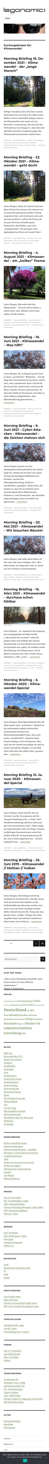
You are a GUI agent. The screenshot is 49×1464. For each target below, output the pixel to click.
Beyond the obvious (13, 1059)
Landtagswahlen (31, 665)
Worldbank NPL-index (14, 1325)
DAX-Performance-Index (15, 1236)
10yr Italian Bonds (12, 1354)
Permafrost (24, 510)
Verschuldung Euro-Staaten (16, 1332)
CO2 (34, 140)
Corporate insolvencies (19, 1005)
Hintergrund (9, 1427)
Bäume (31, 238)
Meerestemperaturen (12, 668)
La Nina (20, 145)
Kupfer (7, 1277)
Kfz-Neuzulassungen (13, 1389)
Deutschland (15, 1010)
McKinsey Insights (12, 1166)
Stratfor (7, 1172)
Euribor (7, 1360)
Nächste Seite (42, 946)
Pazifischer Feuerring (29, 930)
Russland (7, 325)
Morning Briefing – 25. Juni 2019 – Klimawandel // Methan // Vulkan (24, 864)
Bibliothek (8, 1444)
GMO (6, 1159)
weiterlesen (9, 403)
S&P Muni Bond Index (14, 1402)
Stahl (6, 1265)
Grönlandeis (36, 508)
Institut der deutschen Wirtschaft (19, 1162)
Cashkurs (8, 1063)
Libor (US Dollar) (11, 1357)
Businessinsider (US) (13, 1056)
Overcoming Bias (11, 1088)
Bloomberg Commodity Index (17, 1268)
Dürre (34, 663)
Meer (40, 665)
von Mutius (9, 1175)
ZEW (24, 1033)
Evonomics (9, 1069)
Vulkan (17, 932)
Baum (31, 320)
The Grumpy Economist (14, 1098)
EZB (28, 1011)
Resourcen (18, 850)
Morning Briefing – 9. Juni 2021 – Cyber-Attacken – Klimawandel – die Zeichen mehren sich (24, 432)
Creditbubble (9, 1066)
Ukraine (30, 1023)
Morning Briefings (12, 1421)
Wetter (33, 145)
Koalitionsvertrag (10, 145)
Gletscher (19, 577)
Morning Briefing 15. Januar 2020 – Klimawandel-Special (23, 779)
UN (12, 325)
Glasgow (40, 140)
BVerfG (12, 577)
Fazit (6, 1072)
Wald (19, 580)
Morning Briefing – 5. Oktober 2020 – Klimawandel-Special (22, 684)
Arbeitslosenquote (10, 1001)
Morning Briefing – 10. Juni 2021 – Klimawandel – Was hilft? (24, 341)
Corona (6, 1005)
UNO (28, 325)
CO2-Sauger (14, 411)
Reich (26, 763)
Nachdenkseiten (11, 1082)
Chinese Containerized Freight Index (20, 1303)
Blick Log (8, 1053)
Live (5, 1450)
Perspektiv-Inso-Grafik (14, 1383)
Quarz (6, 1095)
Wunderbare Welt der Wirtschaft (18, 1118)
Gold (6, 1274)
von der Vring (10, 1108)
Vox (5, 1105)
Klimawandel (24, 143)
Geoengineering (10, 413)
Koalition (33, 143)
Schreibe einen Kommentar (22, 243)
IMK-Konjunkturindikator (16, 1210)
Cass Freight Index (12, 1297)
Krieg (29, 1019)
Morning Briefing (19, 140)
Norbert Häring (11, 1085)
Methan (37, 322)
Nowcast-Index (11, 1214)
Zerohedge (8, 1124)
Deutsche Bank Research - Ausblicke (20, 1149)
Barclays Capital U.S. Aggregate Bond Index (23, 1399)
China (36, 1000)
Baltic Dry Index (11, 1300)
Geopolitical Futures (13, 1156)
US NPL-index (10, 1328)
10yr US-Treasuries (12, 1351)
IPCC (10, 322)
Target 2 (20, 1023)
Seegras (7, 243)
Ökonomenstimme (12, 1092)
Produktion (37, 1019)
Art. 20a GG (32, 575)
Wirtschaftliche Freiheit (14, 1111)
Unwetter (27, 145)
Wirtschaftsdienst (12, 1178)
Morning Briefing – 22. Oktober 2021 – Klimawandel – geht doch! (22, 161)
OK (25, 1460)
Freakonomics (10, 1076)
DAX (31, 1005)
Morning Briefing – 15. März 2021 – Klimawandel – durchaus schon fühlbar (24, 595)
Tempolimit (37, 413)
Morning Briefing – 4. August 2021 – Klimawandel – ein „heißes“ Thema (24, 257)
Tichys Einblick (10, 1101)
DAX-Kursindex (11, 1233)
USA (37, 1023)
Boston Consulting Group (15, 1143)
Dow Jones (8, 1239)
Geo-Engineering (26, 411)
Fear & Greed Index (12, 1198)
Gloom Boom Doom (13, 1079)
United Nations (20, 325)
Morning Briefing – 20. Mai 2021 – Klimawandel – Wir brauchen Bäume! (23, 526)
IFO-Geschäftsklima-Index (16, 1201)
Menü (7, 18)
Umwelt (13, 580)
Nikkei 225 (9, 1246)
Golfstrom (40, 663)
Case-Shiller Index (12, 1396)
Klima (6, 143)
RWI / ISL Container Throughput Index (21, 1306)
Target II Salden (11, 1392)
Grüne (6, 665)
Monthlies (8, 1424)
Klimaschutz (13, 143)
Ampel (30, 140)
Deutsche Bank (39, 1005)
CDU (29, 663)
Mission (7, 1438)
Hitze (30, 927)
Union (32, 668)
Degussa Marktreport (13, 1146)
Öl (5, 1271)
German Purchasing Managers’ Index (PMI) (23, 1207)
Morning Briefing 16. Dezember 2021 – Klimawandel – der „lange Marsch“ (24, 65)
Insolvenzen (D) (11, 1379)
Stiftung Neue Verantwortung (17, 1169)
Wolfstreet (8, 1121)
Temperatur (24, 668)
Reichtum (33, 763)
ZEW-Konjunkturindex (14, 1204)
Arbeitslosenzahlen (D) (14, 1386)
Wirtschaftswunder (12, 1114)
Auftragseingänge (25, 1001)
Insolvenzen (19, 1019)
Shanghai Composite (13, 1242)
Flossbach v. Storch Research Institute (21, 1153)
